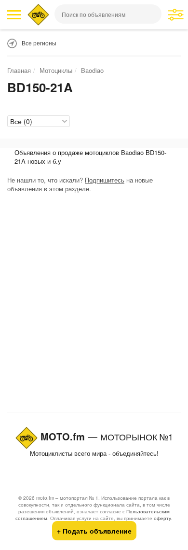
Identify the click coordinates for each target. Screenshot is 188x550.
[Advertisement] (94, 305)
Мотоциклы (56, 70)
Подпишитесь (104, 179)
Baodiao (92, 70)
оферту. (163, 518)
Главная (19, 70)
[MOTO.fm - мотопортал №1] (38, 15)
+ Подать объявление (94, 531)
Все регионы (39, 43)
